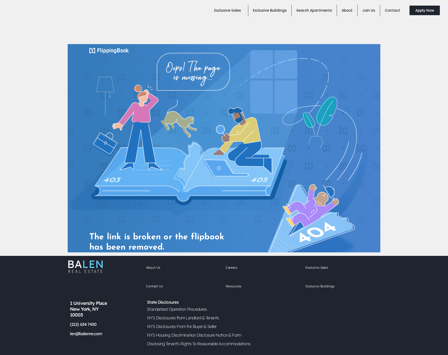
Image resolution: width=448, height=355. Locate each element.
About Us (153, 267)
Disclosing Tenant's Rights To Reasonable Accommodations (198, 343)
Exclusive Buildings (320, 286)
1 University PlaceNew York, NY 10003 (88, 309)
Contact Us (154, 286)
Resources (234, 286)
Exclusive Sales (316, 267)
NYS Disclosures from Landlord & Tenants (183, 317)
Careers (231, 267)
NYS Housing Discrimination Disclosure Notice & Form (194, 335)
